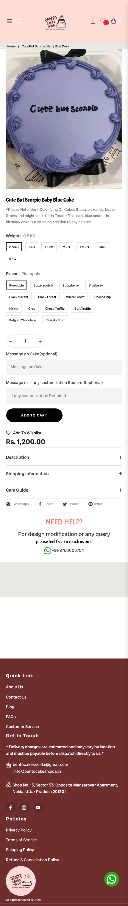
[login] (91, 21)
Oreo (31, 308)
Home (11, 46)
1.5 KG (49, 247)
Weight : (21, 235)
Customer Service (22, 726)
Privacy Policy (19, 830)
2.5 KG (84, 247)
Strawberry (71, 285)
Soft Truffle (82, 308)
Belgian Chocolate (22, 320)
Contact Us (16, 697)
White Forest (75, 297)
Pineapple (16, 285)
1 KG (32, 247)
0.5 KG (14, 247)
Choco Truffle (55, 308)
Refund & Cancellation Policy (32, 859)
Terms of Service (21, 839)
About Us (14, 687)
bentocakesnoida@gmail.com (40, 764)
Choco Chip (102, 297)
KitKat (13, 308)
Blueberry (96, 285)
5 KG (12, 259)
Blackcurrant (18, 297)
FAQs (11, 716)
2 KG (66, 247)
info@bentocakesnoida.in (37, 771)
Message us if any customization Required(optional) (54, 382)
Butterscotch (43, 285)
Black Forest (47, 297)
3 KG (102, 247)
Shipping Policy (20, 849)
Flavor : (23, 273)
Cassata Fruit (55, 320)
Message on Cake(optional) (31, 354)
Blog (10, 707)
